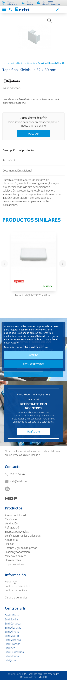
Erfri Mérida (12, 656)
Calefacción (11, 519)
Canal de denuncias (16, 597)
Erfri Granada (12, 643)
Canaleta (32, 63)
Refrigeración (12, 527)
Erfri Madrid (12, 635)
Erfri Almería (12, 631)
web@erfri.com (18, 481)
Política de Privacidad (17, 586)
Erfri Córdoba (12, 623)
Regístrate (33, 431)
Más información (13, 347)
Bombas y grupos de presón (21, 547)
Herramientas (13, 560)
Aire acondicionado (16, 515)
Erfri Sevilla (11, 619)
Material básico (18, 63)
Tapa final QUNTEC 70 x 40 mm (33, 295)
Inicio (5, 63)
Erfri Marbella (13, 639)
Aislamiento (11, 539)
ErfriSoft (42, 677)
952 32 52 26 (17, 474)
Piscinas (9, 543)
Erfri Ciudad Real (14, 652)
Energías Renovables (17, 531)
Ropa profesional (15, 564)
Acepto (33, 355)
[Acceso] (58, 9)
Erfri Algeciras (13, 627)
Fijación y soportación (17, 552)
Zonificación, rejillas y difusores (22, 535)
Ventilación (11, 523)
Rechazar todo (33, 364)
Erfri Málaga (12, 615)
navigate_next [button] (63, 264)
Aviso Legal (11, 582)
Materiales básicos (15, 556)
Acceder (33, 133)
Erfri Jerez (10, 660)
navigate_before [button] (4, 264)
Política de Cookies (16, 590)
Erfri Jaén (10, 648)
